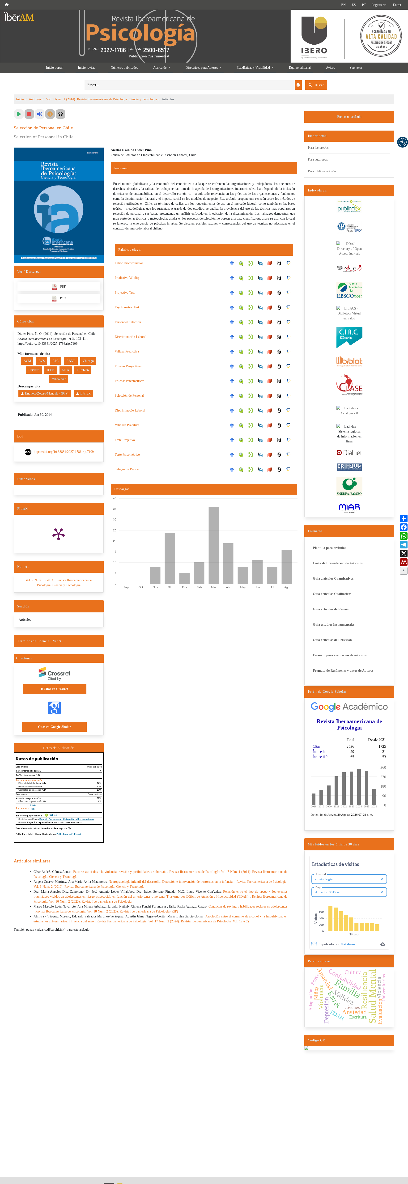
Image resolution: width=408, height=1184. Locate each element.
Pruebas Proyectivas (128, 366)
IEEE (50, 370)
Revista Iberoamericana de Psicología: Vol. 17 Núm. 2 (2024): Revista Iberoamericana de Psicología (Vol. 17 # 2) (173, 921)
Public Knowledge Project (68, 834)
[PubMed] (261, 263)
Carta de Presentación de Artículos (337, 563)
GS (32, 809)
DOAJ (33, 805)
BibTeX (85, 393)
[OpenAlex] (280, 263)
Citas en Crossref (54, 689)
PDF (63, 286)
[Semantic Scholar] (289, 263)
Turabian (83, 370)
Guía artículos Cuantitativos (333, 578)
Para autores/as (318, 159)
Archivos (35, 99)
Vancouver (59, 379)
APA (55, 361)
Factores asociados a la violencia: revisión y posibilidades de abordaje (120, 872)
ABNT (70, 361)
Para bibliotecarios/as (322, 171)
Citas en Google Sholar (54, 727)
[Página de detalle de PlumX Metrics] (58, 534)
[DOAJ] (270, 263)
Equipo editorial (300, 67)
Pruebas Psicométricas (129, 381)
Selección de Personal (129, 395)
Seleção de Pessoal (127, 469)
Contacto (356, 68)
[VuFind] (242, 263)
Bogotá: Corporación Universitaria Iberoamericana (66, 819)
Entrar (397, 5)
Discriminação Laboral (130, 410)
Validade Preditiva (127, 425)
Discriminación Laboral (130, 337)
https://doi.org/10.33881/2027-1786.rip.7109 (64, 452)
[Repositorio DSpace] (251, 263)
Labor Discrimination (129, 263)
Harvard (33, 370)
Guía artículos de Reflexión (332, 640)
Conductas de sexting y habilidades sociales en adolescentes (248, 906)
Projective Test (125, 292)
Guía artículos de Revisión (331, 609)
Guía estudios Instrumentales (333, 624)
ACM (27, 361)
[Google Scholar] (233, 263)
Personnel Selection (128, 322)
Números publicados (124, 67)
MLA (65, 370)
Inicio (20, 99)
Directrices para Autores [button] (202, 67)
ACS (41, 361)
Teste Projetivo (125, 440)
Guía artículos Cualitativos (332, 594)
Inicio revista (86, 67)
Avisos (330, 67)
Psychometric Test (127, 307)
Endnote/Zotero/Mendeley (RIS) (46, 393)
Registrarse (379, 5)
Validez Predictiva (127, 351)
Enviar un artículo (349, 117)
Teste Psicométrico (127, 454)
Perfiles (53, 815)
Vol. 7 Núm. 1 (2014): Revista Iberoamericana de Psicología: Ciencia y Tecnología (101, 99)
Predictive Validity (127, 278)
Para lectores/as (318, 147)
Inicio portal (54, 67)
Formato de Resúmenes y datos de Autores (343, 670)
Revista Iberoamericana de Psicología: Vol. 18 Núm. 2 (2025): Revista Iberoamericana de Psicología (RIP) (106, 911)
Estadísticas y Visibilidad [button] (254, 67)
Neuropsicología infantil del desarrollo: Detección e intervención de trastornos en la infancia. (171, 881)
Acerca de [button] (160, 67)
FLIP (63, 298)
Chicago (88, 361)
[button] (402, 142)
